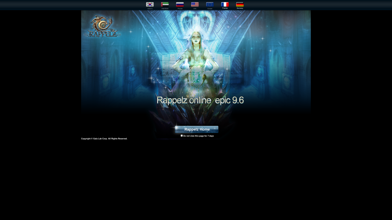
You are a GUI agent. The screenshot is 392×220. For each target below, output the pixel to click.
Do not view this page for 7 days (198, 136)
